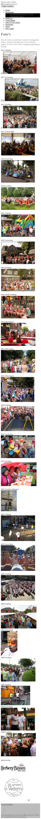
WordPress (22, 817)
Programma (9, 12)
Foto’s (7, 27)
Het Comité (9, 29)
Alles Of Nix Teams (12, 22)
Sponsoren (9, 24)
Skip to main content (8, 2)
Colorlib (6, 817)
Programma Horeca (17, 16)
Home (7, 10)
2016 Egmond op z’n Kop (10, 815)
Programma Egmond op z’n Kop (22, 14)
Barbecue (8, 18)
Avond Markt (10, 20)
